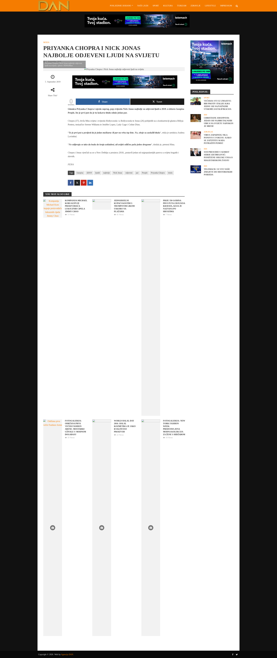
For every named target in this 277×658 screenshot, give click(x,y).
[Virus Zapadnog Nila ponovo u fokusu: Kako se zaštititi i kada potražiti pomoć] (195, 135)
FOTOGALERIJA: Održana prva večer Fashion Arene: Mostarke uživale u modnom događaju (75, 428)
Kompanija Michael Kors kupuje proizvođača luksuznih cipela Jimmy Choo (76, 206)
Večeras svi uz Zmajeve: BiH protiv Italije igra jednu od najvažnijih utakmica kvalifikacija (218, 105)
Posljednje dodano (120, 6)
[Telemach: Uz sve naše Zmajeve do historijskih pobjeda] (195, 169)
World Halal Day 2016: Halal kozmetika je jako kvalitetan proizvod (125, 426)
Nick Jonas (117, 173)
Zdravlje (196, 6)
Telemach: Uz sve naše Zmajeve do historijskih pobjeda (218, 172)
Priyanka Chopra (158, 173)
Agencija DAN (67, 654)
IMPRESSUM (226, 6)
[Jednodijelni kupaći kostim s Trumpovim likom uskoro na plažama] (101, 204)
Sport (156, 6)
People (144, 173)
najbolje (106, 173)
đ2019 (89, 173)
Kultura (168, 6)
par (137, 173)
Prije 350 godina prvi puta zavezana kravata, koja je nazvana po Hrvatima (174, 206)
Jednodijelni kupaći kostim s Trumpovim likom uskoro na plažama (124, 206)
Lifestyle (210, 6)
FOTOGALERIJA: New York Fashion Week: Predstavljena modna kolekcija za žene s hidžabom (174, 428)
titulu (170, 173)
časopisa (80, 173)
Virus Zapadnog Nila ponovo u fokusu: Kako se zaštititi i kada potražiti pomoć (217, 139)
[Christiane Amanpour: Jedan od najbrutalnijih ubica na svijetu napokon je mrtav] (195, 118)
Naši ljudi (142, 6)
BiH (205, 115)
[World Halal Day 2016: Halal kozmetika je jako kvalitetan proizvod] (101, 527)
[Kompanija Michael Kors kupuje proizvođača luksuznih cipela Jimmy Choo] (52, 208)
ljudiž (97, 173)
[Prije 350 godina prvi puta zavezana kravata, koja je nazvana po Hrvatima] (150, 307)
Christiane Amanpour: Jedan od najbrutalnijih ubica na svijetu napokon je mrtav (218, 122)
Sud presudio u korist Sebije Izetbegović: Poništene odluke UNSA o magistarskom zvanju (218, 156)
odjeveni (129, 173)
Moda (46, 42)
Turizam (181, 6)
